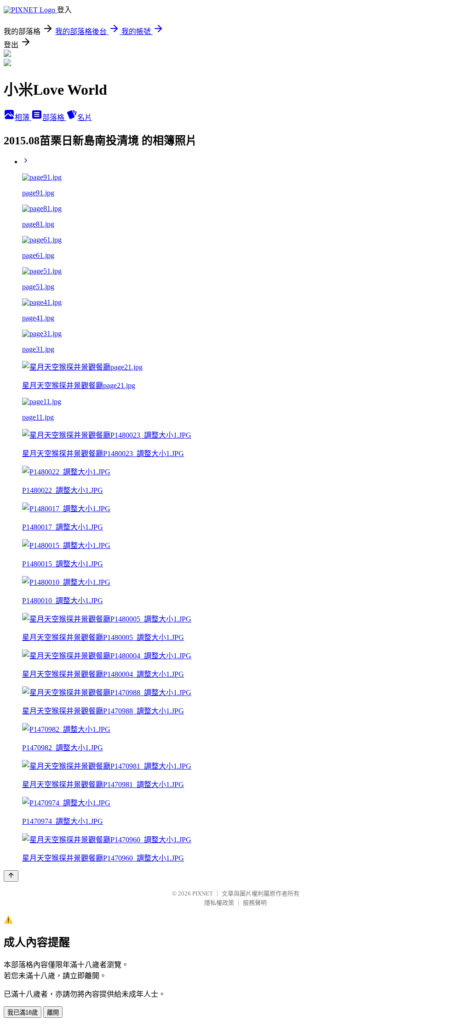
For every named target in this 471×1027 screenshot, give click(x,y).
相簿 (23, 117)
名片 (84, 117)
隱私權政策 (219, 902)
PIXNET (202, 893)
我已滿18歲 (22, 1012)
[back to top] (11, 876)
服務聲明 (255, 902)
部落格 (54, 117)
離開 (53, 1012)
